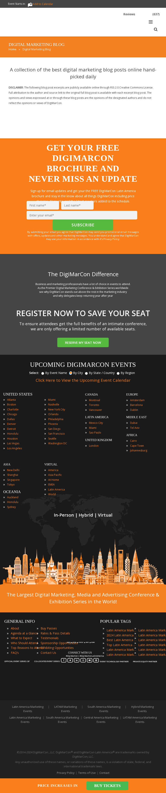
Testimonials (50, 638)
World (52, 494)
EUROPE (132, 394)
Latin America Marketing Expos (122, 655)
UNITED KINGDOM (98, 440)
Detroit (11, 429)
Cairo (133, 441)
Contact (104, 773)
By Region (128, 373)
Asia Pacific (55, 475)
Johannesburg (138, 450)
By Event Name (56, 373)
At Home (53, 480)
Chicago (12, 414)
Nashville (53, 404)
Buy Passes (49, 628)
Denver (11, 424)
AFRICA (131, 435)
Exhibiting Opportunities (57, 648)
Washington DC (57, 443)
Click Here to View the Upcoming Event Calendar (83, 380)
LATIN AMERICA (97, 417)
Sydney (11, 507)
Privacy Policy (66, 773)
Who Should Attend (24, 643)
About (15, 628)
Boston (11, 404)
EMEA (51, 484)
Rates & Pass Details (55, 633)
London (94, 446)
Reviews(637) (141, 14)
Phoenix (53, 424)
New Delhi (13, 470)
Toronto (94, 405)
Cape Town (137, 446)
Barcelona (136, 405)
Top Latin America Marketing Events (122, 645)
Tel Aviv (134, 428)
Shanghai (12, 475)
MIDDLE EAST (136, 417)
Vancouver (95, 410)
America (53, 470)
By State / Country (102, 373)
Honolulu (12, 433)
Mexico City (96, 423)
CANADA (91, 394)
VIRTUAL (50, 464)
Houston (12, 438)
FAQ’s (15, 653)
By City (78, 373)
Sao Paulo (95, 432)
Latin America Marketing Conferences (122, 650)
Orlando (53, 414)
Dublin (134, 410)
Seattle (52, 438)
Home (12, 49)
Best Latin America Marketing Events (122, 640)
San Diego (54, 429)
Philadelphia (55, 419)
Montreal (94, 400)
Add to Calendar (43, 4)
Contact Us (48, 653)
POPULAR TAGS (115, 621)
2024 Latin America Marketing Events (122, 635)
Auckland (12, 497)
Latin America (56, 489)
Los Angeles (14, 448)
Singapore (13, 480)
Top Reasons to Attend (27, 648)
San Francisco (56, 433)
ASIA (6, 464)
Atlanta (11, 400)
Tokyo (11, 484)
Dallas (11, 419)
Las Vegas (13, 443)
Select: (34, 373)
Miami (52, 400)
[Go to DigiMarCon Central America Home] (18, 35)
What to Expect (21, 638)
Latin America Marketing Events (122, 630)
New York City (56, 409)
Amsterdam (137, 400)
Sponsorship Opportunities (59, 643)
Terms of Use (87, 773)
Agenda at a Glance (24, 633)
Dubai (133, 423)
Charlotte (13, 409)
